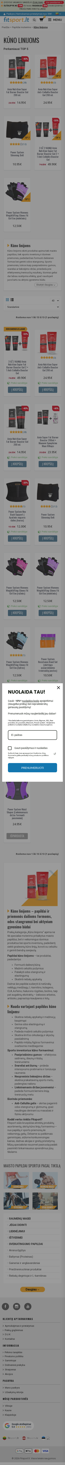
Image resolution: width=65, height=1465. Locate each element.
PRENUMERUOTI (32, 767)
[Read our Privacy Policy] (55, 754)
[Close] (58, 687)
